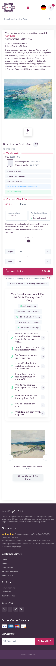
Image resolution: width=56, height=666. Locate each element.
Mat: (15, 181)
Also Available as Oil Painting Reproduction (29, 284)
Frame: (16, 176)
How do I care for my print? (25, 405)
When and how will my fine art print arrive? (26, 397)
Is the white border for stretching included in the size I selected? (27, 366)
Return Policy (7, 575)
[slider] (28, 241)
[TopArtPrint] (8, 7)
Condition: (14, 171)
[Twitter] (4, 609)
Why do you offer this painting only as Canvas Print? (26, 387)
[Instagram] (15, 609)
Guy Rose (10, 36)
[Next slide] (46, 457)
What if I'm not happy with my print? (28, 413)
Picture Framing (8, 588)
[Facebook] (10, 609)
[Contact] (48, 278)
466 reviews (13, 537)
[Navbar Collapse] (28, 7)
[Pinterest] (21, 609)
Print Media (6, 592)
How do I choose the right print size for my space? (27, 348)
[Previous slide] (10, 457)
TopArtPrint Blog (8, 596)
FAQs (4, 563)
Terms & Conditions (10, 571)
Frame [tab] (23, 204)
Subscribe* (44, 641)
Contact (5, 559)
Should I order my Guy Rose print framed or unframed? (25, 377)
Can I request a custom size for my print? (26, 356)
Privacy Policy (7, 567)
